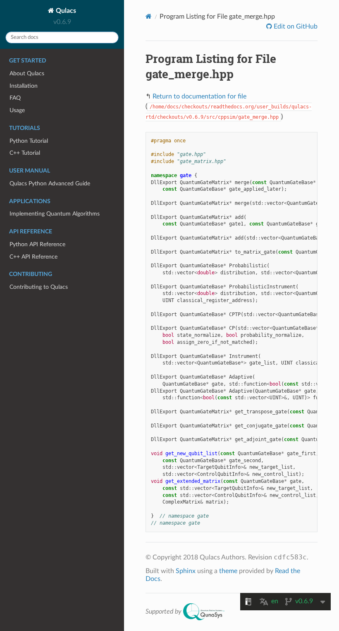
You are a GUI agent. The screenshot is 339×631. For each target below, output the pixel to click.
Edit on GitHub (295, 26)
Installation (24, 86)
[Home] (149, 16)
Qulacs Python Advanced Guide (50, 183)
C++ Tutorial (25, 153)
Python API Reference (37, 244)
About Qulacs (27, 73)
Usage (17, 110)
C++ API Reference (33, 257)
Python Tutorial (29, 141)
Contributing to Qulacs (39, 287)
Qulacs (65, 10)
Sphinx (186, 571)
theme (228, 571)
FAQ (15, 98)
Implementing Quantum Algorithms (55, 214)
